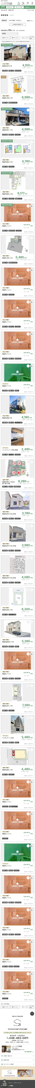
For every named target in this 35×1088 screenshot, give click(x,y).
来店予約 (6, 1060)
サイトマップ (17, 1082)
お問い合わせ (8, 1056)
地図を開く (29, 1051)
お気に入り (10, 7)
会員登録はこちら (28, 7)
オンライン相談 (9, 1064)
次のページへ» (15, 37)
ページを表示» (31, 37)
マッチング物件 (19, 7)
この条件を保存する (17, 24)
